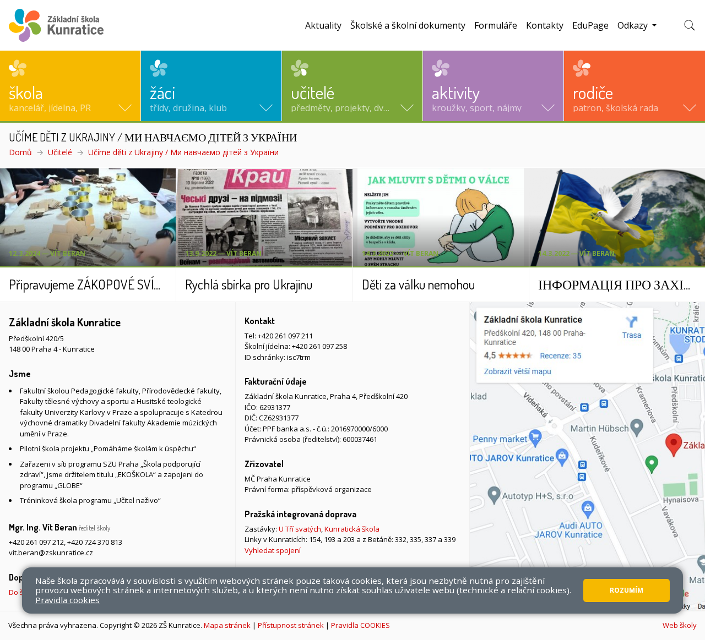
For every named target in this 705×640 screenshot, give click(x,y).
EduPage (590, 25)
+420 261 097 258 (319, 346)
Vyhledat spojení (273, 550)
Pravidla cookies (67, 599)
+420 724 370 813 (94, 542)
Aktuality (323, 25)
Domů (20, 152)
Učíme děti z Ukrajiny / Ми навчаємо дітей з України (183, 152)
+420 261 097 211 (285, 336)
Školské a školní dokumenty (407, 25)
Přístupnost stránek (291, 625)
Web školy (680, 625)
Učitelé (60, 152)
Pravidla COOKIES (360, 625)
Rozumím (626, 590)
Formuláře (495, 25)
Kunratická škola (351, 529)
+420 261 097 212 (36, 542)
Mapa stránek (227, 625)
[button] (70, 86)
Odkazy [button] (633, 25)
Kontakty (544, 25)
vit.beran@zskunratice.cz (51, 552)
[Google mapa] (587, 456)
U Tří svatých (300, 529)
